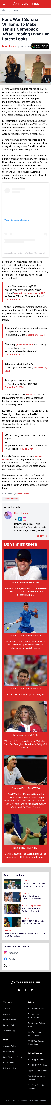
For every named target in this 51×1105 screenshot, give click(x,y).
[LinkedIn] (20, 519)
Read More (41, 536)
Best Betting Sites (36, 1008)
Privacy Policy (9, 1068)
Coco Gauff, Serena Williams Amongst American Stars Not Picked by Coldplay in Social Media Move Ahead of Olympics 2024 (34, 910)
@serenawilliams (24, 344)
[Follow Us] (40, 46)
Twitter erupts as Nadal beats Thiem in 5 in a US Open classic (25, 934)
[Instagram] (24, 519)
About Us (7, 1008)
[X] (15, 519)
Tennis (15, 10)
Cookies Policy (9, 1046)
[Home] (27, 3)
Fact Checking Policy (12, 1057)
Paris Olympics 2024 (31, 905)
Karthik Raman (22, 493)
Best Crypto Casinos (37, 1059)
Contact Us (8, 1014)
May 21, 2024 (26, 448)
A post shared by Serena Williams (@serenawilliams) (27, 253)
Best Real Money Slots (37, 1071)
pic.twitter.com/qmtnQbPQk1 (29, 293)
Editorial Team (9, 1019)
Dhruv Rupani (9, 46)
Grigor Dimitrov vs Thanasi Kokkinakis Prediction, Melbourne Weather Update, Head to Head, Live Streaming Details (34, 897)
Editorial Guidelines (11, 1025)
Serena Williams (11, 498)
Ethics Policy (8, 1051)
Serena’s (30, 394)
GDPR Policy (8, 1063)
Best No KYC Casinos (37, 1065)
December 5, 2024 (14, 299)
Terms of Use (9, 1031)
